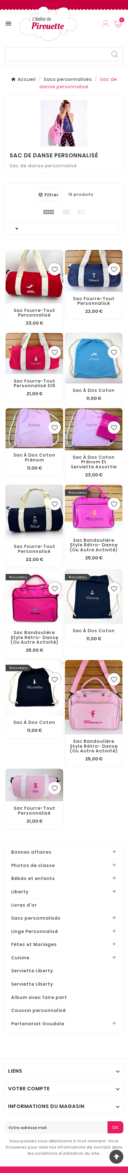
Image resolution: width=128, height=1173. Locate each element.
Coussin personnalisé (38, 1010)
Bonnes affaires (31, 852)
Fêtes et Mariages (34, 944)
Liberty (20, 892)
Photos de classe (33, 865)
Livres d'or (24, 905)
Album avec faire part (39, 997)
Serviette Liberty (32, 971)
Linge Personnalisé (34, 931)
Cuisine (20, 958)
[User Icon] (105, 23)
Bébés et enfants (33, 878)
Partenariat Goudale (37, 1024)
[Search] (115, 54)
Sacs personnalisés (36, 918)
